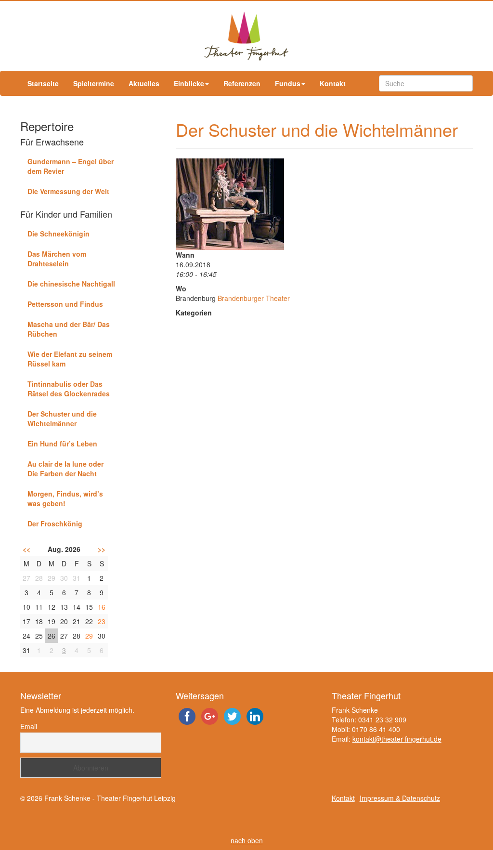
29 (89, 636)
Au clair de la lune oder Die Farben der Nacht (65, 468)
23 (101, 621)
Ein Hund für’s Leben (62, 443)
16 (101, 607)
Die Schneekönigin (58, 233)
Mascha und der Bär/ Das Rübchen (68, 329)
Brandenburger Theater (254, 298)
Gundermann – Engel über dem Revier (70, 166)
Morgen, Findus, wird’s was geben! (65, 498)
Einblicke (189, 83)
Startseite (43, 83)
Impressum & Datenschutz (400, 798)
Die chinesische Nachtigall (71, 283)
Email (28, 726)
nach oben (247, 840)
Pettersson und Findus (65, 304)
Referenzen (241, 83)
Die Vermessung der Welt (68, 191)
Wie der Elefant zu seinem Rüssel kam (69, 358)
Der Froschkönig (54, 523)
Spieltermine (93, 83)
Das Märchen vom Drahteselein (56, 258)
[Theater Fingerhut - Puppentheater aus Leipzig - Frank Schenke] (246, 36)
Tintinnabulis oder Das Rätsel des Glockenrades (68, 388)
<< (26, 549)
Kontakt (333, 83)
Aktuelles (144, 83)
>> (101, 549)
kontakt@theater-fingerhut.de (396, 739)
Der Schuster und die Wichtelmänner (62, 418)
